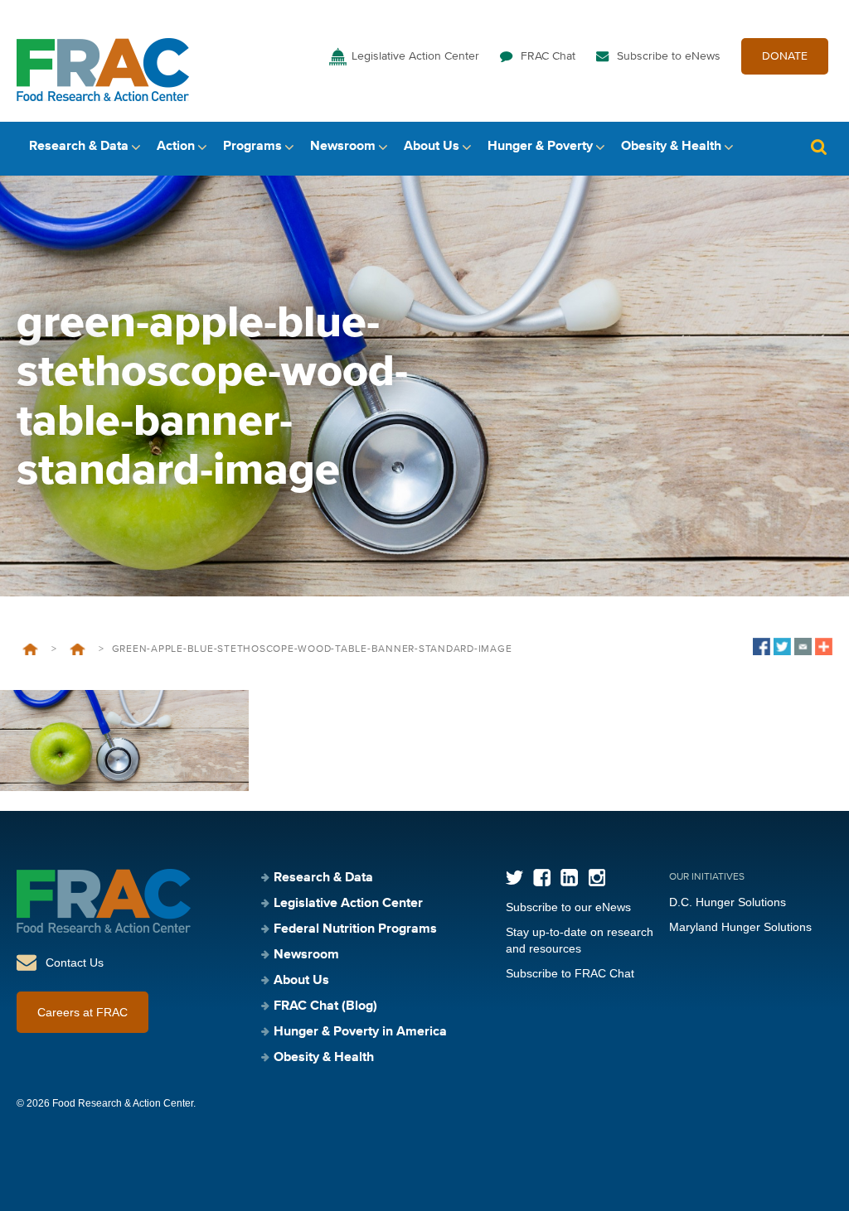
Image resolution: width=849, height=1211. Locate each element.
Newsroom (343, 146)
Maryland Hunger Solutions (740, 927)
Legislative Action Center (415, 56)
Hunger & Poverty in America (360, 1032)
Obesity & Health (671, 146)
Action (176, 146)
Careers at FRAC (82, 1012)
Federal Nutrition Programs (355, 929)
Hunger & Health (77, 649)
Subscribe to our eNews (568, 907)
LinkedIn (569, 877)
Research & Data (79, 146)
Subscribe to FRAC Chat (570, 973)
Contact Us (75, 962)
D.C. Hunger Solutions (727, 902)
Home (30, 649)
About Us (431, 146)
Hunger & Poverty (540, 146)
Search (818, 147)
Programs (252, 146)
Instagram (596, 877)
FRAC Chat (548, 56)
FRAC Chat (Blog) (325, 1006)
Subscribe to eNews (668, 56)
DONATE (785, 56)
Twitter (514, 877)
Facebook (542, 877)
